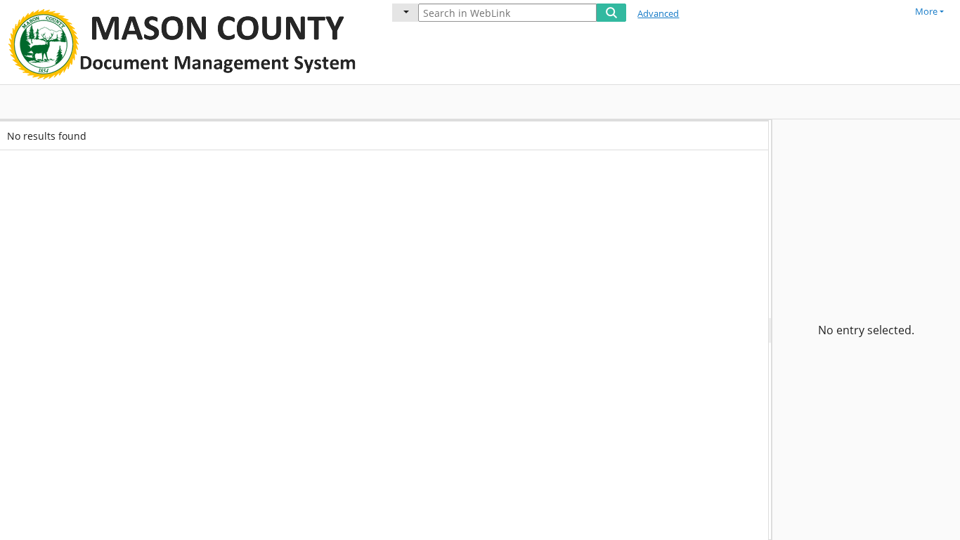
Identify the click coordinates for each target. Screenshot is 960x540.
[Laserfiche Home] (186, 42)
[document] (866, 329)
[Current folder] (405, 13)
